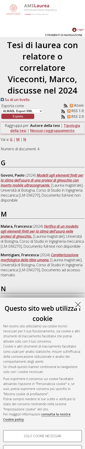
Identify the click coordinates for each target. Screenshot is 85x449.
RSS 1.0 (77, 110)
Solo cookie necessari (42, 436)
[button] (17, 116)
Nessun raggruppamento (52, 130)
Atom (78, 105)
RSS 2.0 (77, 116)
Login (80, 29)
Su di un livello (17, 99)
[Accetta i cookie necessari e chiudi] (78, 304)
